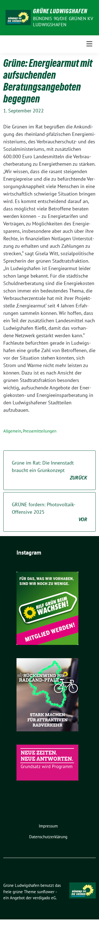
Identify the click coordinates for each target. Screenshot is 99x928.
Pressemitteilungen (39, 431)
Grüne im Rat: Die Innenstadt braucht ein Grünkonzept (49, 470)
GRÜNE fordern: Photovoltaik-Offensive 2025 (49, 512)
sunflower (45, 891)
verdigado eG (44, 897)
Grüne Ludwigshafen (60, 11)
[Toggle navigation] (89, 44)
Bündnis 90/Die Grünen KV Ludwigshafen (63, 21)
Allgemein (12, 431)
